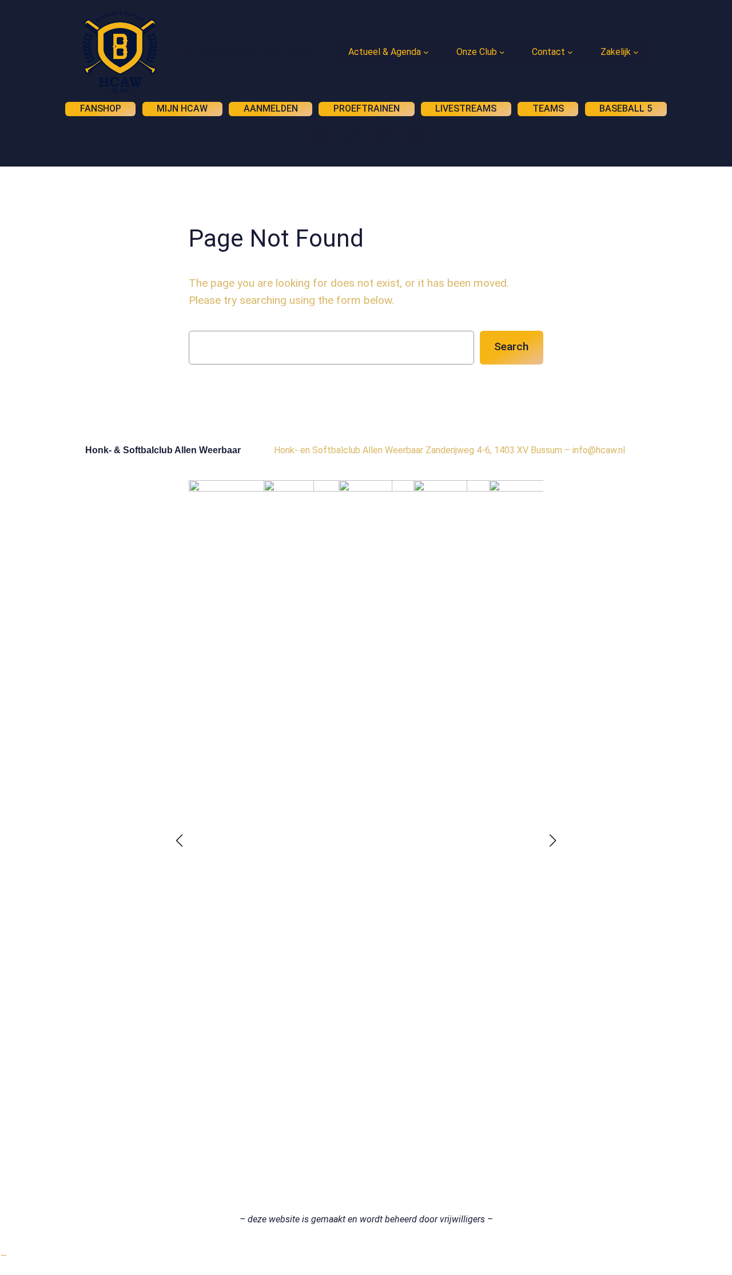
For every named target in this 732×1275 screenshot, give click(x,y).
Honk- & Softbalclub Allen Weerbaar (249, 52)
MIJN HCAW (182, 108)
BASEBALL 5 (625, 108)
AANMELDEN (271, 108)
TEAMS (548, 108)
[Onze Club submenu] (502, 52)
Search (511, 346)
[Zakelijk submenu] (636, 52)
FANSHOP (100, 108)
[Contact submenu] (570, 52)
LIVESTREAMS (465, 108)
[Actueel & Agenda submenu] (426, 52)
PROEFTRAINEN (366, 108)
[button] (180, 840)
